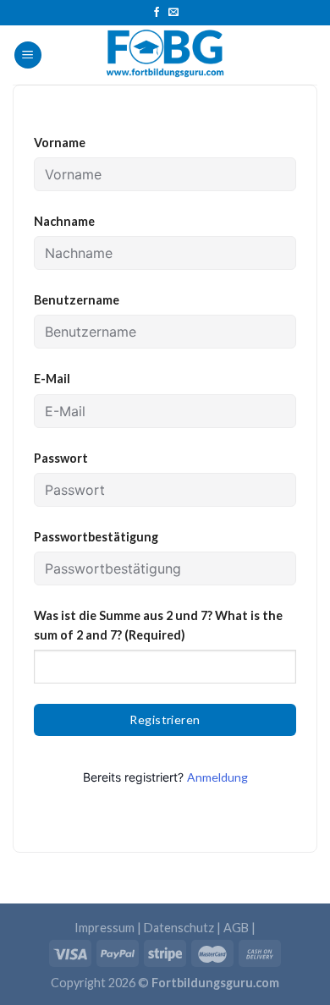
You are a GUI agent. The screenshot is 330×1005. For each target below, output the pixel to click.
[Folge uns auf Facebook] (156, 13)
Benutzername (76, 300)
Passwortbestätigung (96, 537)
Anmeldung (217, 777)
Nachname (64, 221)
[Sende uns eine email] (173, 13)
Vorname (59, 142)
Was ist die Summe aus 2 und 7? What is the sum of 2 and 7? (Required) (158, 625)
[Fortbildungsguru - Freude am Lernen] (165, 55)
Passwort (61, 458)
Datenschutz (179, 927)
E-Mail (52, 378)
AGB (236, 927)
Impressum (104, 927)
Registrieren (164, 719)
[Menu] (27, 55)
